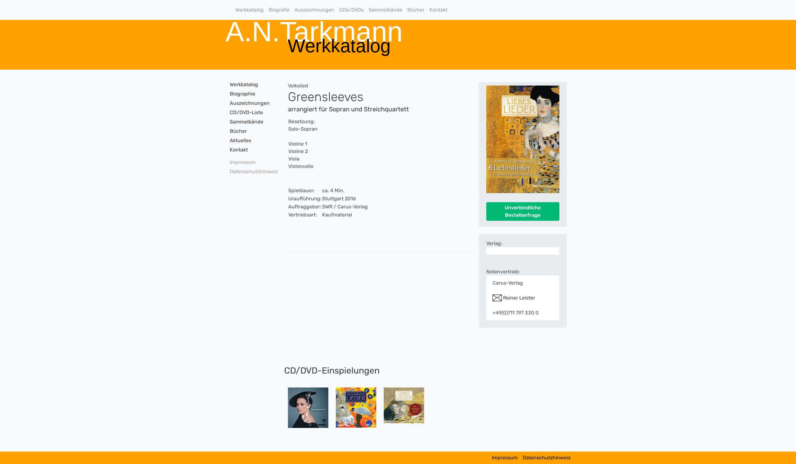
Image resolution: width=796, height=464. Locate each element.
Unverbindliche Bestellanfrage (523, 211)
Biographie (242, 94)
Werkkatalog (249, 10)
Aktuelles (240, 140)
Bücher (415, 10)
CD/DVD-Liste (246, 112)
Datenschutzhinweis (252, 171)
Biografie (279, 10)
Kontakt (438, 10)
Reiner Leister (518, 298)
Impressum (243, 162)
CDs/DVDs (351, 10)
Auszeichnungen (314, 10)
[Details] (308, 407)
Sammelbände (385, 10)
